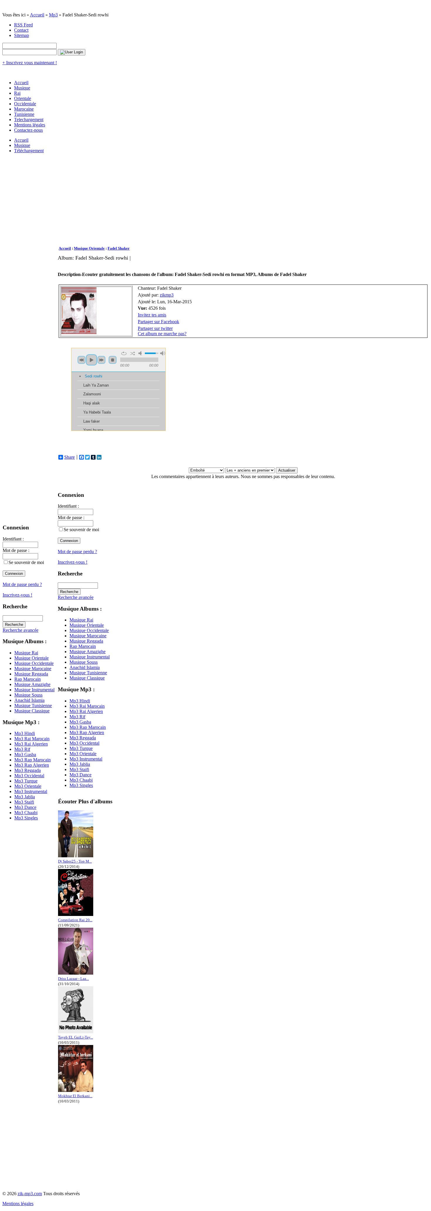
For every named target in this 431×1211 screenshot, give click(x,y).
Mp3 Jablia (24, 796)
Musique (22, 87)
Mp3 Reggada (27, 770)
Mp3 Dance (25, 807)
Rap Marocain (27, 679)
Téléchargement (29, 150)
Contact (21, 30)
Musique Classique (32, 710)
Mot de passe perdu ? (22, 584)
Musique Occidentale (34, 663)
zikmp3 (167, 294)
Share (69, 457)
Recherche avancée (20, 630)
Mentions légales (29, 124)
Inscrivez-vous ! (17, 594)
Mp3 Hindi (24, 733)
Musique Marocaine (32, 668)
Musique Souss (28, 694)
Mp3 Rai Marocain (32, 738)
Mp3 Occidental (29, 775)
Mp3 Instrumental (30, 791)
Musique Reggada (31, 673)
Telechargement (28, 119)
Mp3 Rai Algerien (31, 743)
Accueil (37, 14)
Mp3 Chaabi (26, 812)
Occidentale (25, 103)
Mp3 (53, 14)
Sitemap (21, 35)
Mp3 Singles (26, 817)
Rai (17, 93)
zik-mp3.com (30, 1193)
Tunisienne (24, 114)
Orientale (22, 98)
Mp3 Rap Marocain (32, 759)
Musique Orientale (31, 658)
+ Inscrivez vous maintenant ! (29, 62)
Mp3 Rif (22, 749)
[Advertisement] (233, 200)
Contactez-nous (28, 130)
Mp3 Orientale (27, 786)
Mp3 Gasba (25, 754)
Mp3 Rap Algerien (31, 765)
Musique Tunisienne (33, 705)
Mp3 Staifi (24, 802)
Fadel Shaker (119, 248)
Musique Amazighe (32, 684)
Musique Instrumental (34, 689)
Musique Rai (26, 652)
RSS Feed (23, 24)
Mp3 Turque (26, 780)
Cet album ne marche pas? (162, 333)
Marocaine (24, 108)
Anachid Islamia (29, 700)
